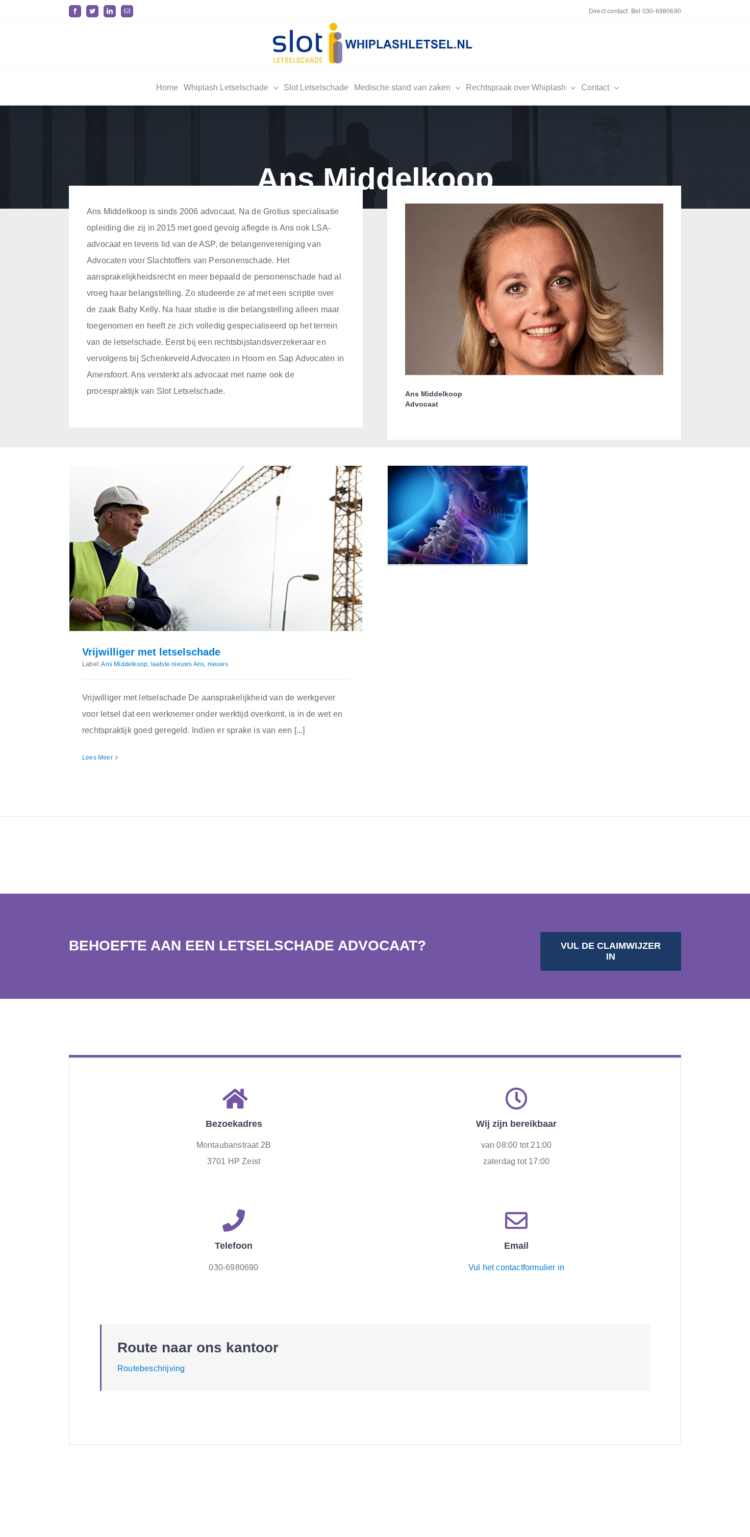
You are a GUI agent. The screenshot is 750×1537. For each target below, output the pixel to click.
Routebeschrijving (151, 1368)
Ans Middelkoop (124, 664)
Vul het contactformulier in (516, 1267)
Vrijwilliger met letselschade (151, 652)
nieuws (218, 664)
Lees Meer (97, 757)
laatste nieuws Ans (178, 664)
